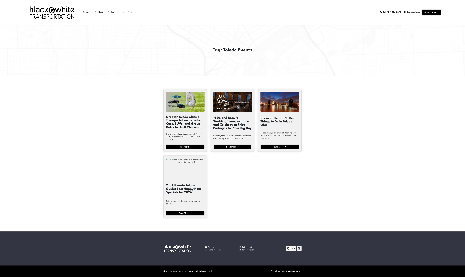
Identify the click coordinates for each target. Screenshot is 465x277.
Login (133, 12)
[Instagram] (299, 248)
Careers (114, 12)
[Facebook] (288, 248)
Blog (124, 12)
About (100, 12)
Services (86, 12)
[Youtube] (293, 248)
